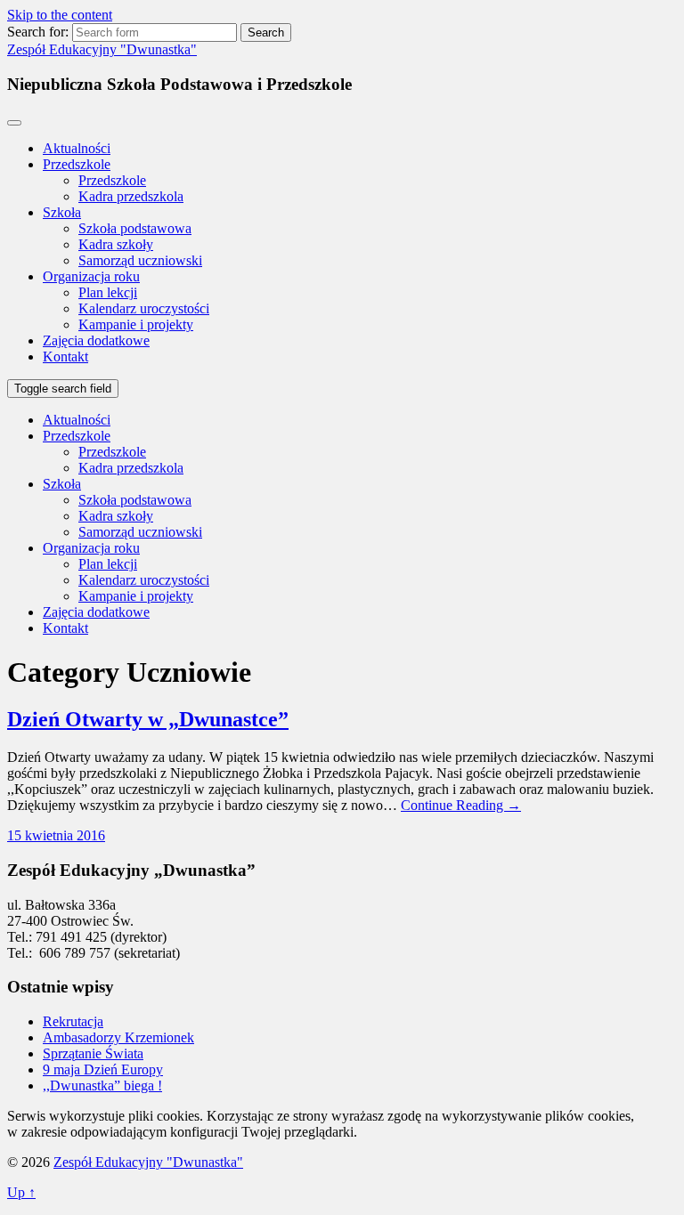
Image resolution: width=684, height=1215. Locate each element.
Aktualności (76, 148)
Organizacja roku (91, 276)
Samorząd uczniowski (140, 260)
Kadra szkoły (115, 244)
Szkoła (62, 212)
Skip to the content (59, 14)
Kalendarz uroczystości (143, 308)
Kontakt (65, 356)
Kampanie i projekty (135, 324)
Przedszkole (76, 164)
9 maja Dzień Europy (103, 1069)
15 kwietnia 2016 (56, 835)
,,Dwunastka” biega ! (102, 1085)
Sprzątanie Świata (93, 1053)
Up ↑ (21, 1192)
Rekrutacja (73, 1021)
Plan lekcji (107, 292)
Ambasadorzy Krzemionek (118, 1037)
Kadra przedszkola (130, 196)
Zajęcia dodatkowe (96, 340)
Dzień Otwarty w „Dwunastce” (148, 719)
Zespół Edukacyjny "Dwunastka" (102, 49)
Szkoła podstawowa (134, 228)
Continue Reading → (461, 805)
